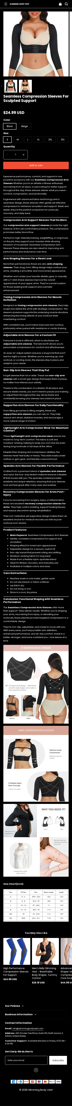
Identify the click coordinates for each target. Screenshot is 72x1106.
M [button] (18, 139)
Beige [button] (24, 126)
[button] (5, 4)
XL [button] (38, 139)
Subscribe (58, 1060)
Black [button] (10, 126)
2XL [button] (50, 139)
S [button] (7, 139)
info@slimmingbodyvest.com (27, 1028)
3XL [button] (63, 139)
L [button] (27, 139)
